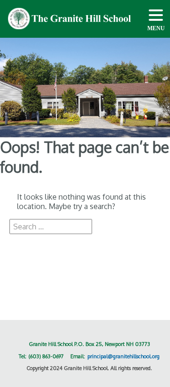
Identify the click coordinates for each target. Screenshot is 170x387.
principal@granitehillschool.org (123, 356)
